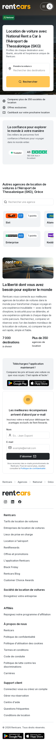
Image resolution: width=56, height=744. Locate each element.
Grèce (51, 482)
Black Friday (11, 567)
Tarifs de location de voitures (21, 521)
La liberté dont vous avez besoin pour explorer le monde (27, 287)
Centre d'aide (12, 702)
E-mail (9, 442)
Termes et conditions (16, 649)
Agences (22, 482)
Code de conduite (14, 656)
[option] (28, 515)
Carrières (9, 673)
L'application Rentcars (17, 560)
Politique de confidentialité (33, 468)
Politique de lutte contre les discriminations (20, 664)
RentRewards (11, 547)
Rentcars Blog (12, 573)
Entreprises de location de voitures (24, 527)
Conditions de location (17, 715)
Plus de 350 (40, 338)
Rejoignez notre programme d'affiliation (27, 614)
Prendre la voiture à (22, 66)
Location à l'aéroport (16, 541)
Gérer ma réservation (16, 695)
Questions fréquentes (16, 708)
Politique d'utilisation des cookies (23, 643)
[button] (16, 152)
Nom (8, 429)
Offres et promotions (16, 554)
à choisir (7, 346)
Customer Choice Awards (19, 580)
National (37, 482)
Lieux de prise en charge (18, 534)
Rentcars (7, 482)
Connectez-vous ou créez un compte (25, 689)
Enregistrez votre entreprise (20, 596)
